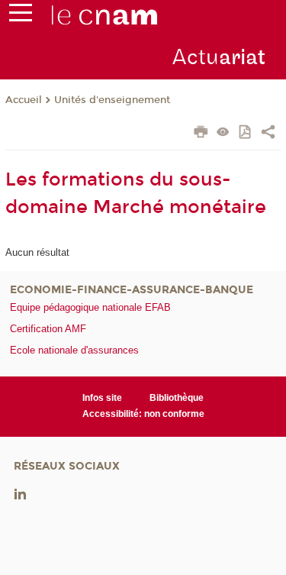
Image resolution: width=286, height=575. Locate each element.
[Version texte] (223, 133)
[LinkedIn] (20, 493)
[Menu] (21, 16)
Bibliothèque (176, 397)
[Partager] (268, 133)
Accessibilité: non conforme (143, 414)
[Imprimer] (200, 133)
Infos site (102, 397)
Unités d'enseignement (112, 100)
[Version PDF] (245, 133)
